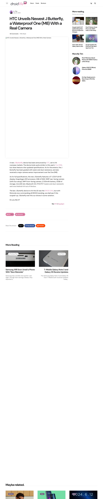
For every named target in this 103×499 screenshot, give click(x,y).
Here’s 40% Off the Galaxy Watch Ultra (77, 45)
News (42, 494)
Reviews (11, 494)
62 (14, 34)
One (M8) (58, 165)
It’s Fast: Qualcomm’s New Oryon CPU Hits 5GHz (88, 79)
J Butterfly (20, 214)
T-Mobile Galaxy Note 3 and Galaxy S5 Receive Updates (56, 270)
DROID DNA (49, 191)
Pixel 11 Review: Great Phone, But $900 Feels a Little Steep (91, 28)
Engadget (61, 204)
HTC (48, 163)
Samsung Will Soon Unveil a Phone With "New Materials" (20, 270)
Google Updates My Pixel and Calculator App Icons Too (91, 46)
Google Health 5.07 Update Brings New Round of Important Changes (77, 29)
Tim (16, 11)
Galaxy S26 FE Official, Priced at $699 (89, 68)
